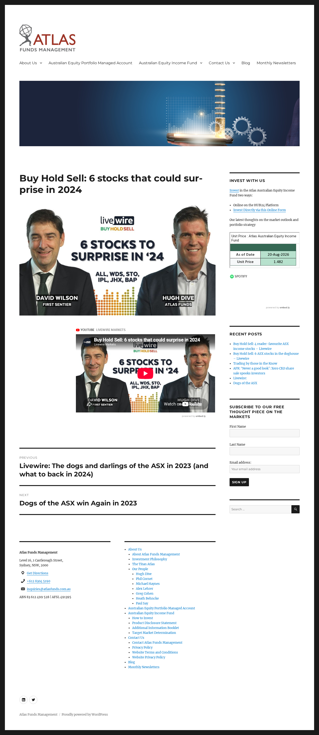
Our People (140, 569)
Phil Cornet (144, 579)
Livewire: (240, 378)
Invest (234, 190)
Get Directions (37, 573)
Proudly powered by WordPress (85, 715)
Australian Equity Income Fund (168, 63)
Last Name (237, 445)
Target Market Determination (154, 633)
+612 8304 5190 (38, 581)
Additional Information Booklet (155, 628)
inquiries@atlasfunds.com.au (49, 589)
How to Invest (142, 618)
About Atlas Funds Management (156, 554)
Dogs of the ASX (245, 383)
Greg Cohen (144, 594)
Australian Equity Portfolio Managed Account (90, 63)
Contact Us (219, 63)
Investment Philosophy (149, 559)
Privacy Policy (142, 648)
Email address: (240, 463)
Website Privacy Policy (148, 657)
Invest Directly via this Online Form (259, 210)
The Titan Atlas (143, 564)
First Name (238, 427)
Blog (245, 63)
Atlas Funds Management (38, 715)
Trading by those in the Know (255, 364)
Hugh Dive (144, 574)
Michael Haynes (148, 584)
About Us (28, 63)
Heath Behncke (147, 598)
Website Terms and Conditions (155, 652)
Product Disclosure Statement (154, 623)
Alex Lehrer (144, 589)
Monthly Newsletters (276, 63)
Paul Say (142, 603)
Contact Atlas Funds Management (157, 643)
